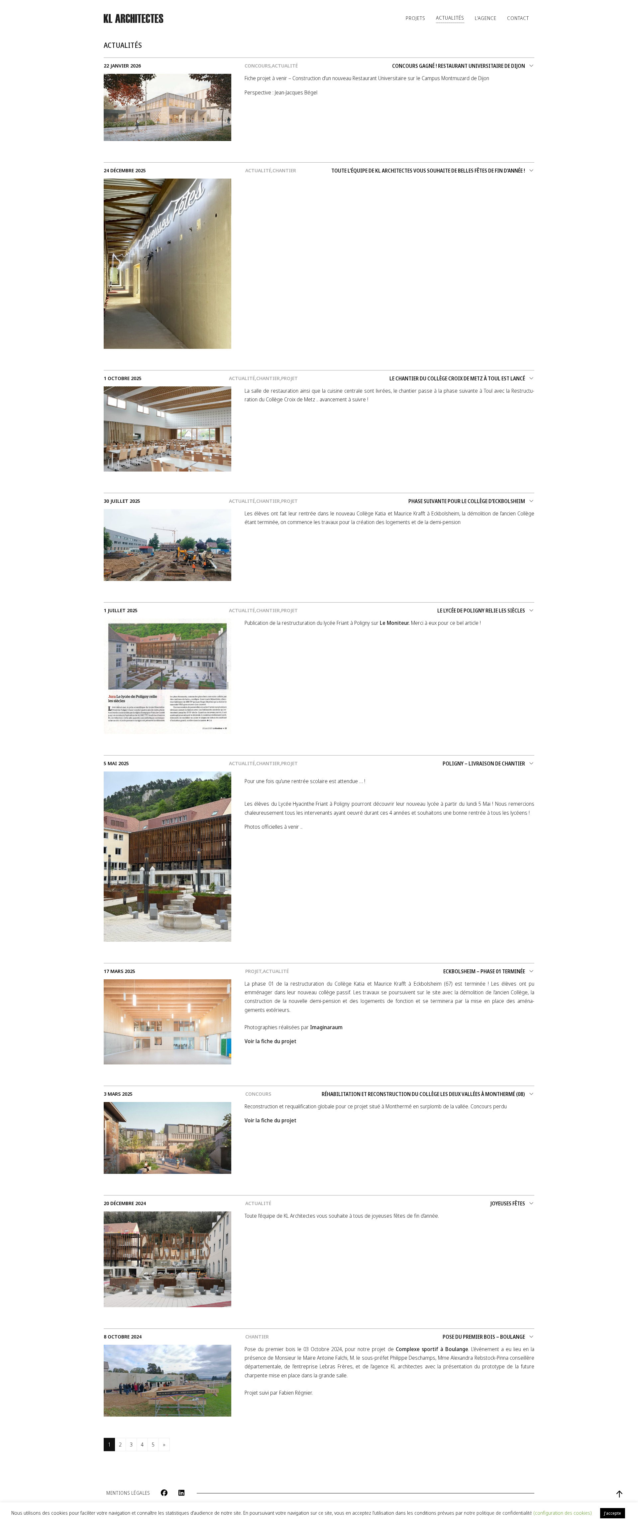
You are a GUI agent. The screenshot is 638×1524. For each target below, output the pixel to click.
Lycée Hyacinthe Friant (303, 803)
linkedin (181, 1492)
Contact (518, 18)
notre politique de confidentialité (498, 1512)
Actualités (450, 17)
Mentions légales (128, 1493)
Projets (415, 18)
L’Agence (485, 18)
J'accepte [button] (612, 1513)
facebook (164, 1492)
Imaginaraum (326, 1027)
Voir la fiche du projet (270, 1041)
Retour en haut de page (619, 1494)
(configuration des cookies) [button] (562, 1512)
